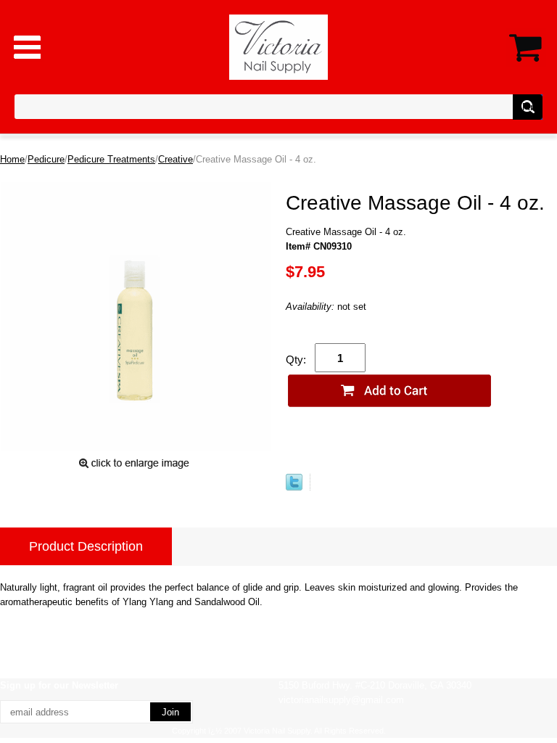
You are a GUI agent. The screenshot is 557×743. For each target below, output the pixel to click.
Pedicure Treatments (111, 159)
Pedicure (46, 159)
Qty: (296, 359)
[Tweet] (294, 487)
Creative (175, 159)
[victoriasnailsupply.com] (279, 46)
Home (12, 159)
